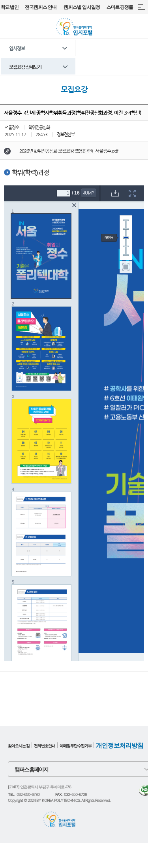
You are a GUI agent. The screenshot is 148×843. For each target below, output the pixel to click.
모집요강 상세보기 (25, 67)
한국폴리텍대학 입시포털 (74, 27)
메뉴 (141, 7)
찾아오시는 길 (19, 745)
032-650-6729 (75, 794)
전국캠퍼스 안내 (41, 7)
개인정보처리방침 (119, 745)
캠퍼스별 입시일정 (82, 7)
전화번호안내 (44, 745)
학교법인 (10, 7)
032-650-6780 (28, 794)
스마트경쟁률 (120, 7)
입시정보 (17, 48)
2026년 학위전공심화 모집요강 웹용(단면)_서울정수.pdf (68, 151)
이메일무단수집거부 (76, 745)
